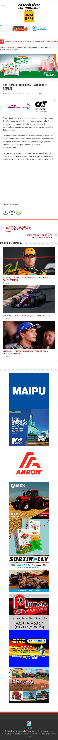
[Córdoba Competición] (29, 6)
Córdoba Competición (13, 93)
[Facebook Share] (5, 212)
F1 (25, 48)
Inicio (2, 48)
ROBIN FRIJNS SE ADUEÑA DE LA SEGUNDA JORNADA (39, 235)
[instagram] (31, 728)
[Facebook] (26, 728)
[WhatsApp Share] (18, 212)
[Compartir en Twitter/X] (12, 212)
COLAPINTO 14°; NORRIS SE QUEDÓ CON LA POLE (26, 315)
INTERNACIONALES (14, 48)
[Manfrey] (29, 66)
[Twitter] (28, 728)
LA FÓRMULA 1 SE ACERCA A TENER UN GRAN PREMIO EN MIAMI (18, 228)
